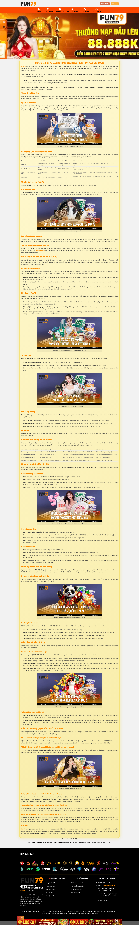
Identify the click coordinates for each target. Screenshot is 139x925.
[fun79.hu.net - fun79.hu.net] (28, 3)
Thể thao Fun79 (72, 11)
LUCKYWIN (35, 858)
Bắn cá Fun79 (96, 11)
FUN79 (39, 11)
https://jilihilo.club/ (109, 885)
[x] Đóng (20, 918)
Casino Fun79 (48, 11)
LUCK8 (22, 858)
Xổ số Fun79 (85, 11)
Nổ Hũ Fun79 (60, 11)
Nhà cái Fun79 (40, 250)
